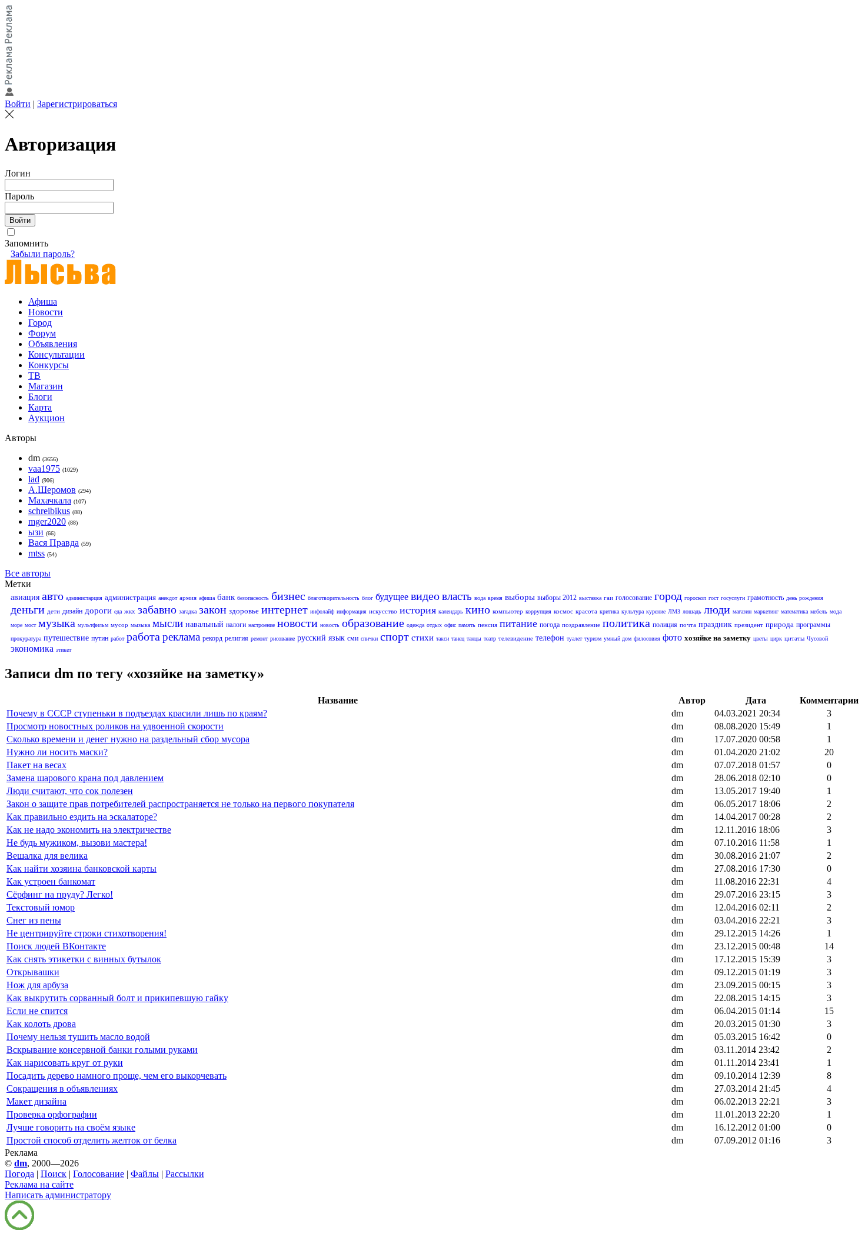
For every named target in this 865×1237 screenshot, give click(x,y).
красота (586, 611)
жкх (129, 611)
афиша (207, 598)
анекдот (167, 598)
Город (40, 323)
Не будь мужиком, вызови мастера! (76, 843)
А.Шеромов (52, 490)
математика (794, 611)
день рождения (804, 598)
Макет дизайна (36, 1101)
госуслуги (733, 598)
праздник (715, 624)
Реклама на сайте (39, 1184)
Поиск (53, 1174)
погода (550, 625)
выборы (520, 597)
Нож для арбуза (37, 985)
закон (213, 609)
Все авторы (28, 573)
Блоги (40, 397)
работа (143, 636)
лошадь (692, 611)
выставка (590, 598)
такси (442, 638)
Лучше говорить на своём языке (70, 1127)
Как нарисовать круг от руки (64, 1063)
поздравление (581, 624)
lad (33, 479)
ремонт (259, 638)
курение (656, 611)
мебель (818, 611)
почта (688, 624)
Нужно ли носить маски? (57, 752)
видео (425, 595)
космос (563, 611)
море (16, 625)
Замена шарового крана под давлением (85, 778)
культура (632, 611)
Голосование (98, 1174)
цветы (760, 638)
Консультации (56, 354)
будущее (391, 597)
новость (330, 625)
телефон (549, 637)
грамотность (765, 598)
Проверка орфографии (51, 1114)
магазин (742, 611)
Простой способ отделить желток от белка (91, 1140)
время (495, 598)
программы (813, 625)
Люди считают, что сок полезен (69, 791)
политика (626, 622)
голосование (634, 598)
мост (30, 625)
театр (490, 638)
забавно (157, 609)
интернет (284, 609)
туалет (574, 638)
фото (672, 637)
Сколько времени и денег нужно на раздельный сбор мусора (127, 739)
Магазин (45, 386)
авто (53, 595)
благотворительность (334, 598)
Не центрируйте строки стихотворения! (86, 933)
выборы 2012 (557, 598)
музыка (56, 622)
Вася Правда (53, 543)
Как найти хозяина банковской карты (81, 868)
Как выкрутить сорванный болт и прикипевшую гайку (117, 998)
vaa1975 (44, 469)
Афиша (42, 301)
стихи (422, 637)
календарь (450, 611)
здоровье (244, 610)
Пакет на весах (36, 765)
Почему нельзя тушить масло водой (78, 1037)
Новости (45, 312)
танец (457, 638)
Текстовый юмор (40, 907)
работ (117, 638)
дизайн (72, 611)
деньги (28, 609)
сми (352, 638)
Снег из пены (33, 920)
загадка (188, 611)
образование (373, 622)
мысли (167, 623)
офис (450, 625)
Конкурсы (48, 365)
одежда (415, 625)
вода (479, 598)
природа (780, 624)
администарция (84, 598)
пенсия (487, 624)
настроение (261, 625)
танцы (474, 638)
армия (188, 597)
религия (236, 638)
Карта (40, 407)
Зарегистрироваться (77, 104)
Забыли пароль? (43, 254)
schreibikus (49, 511)
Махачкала (49, 500)
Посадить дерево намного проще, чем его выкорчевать (116, 1076)
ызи (36, 532)
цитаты (794, 638)
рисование (282, 638)
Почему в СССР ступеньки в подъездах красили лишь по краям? (136, 713)
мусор (119, 624)
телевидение (515, 638)
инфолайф (322, 611)
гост (713, 598)
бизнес (288, 595)
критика (609, 611)
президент (748, 624)
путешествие (66, 637)
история (418, 610)
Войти (18, 104)
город (668, 595)
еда (118, 611)
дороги (98, 610)
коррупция (538, 611)
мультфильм (93, 625)
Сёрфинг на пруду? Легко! (59, 894)
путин (99, 638)
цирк (776, 638)
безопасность (253, 598)
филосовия (647, 638)
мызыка (140, 625)
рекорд (212, 638)
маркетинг (766, 611)
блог (367, 598)
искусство (383, 611)
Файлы (145, 1174)
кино (477, 609)
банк (226, 597)
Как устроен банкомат (50, 881)
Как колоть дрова (41, 1024)
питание (518, 623)
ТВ (34, 376)
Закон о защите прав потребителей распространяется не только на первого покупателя (180, 804)
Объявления (52, 344)
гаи (608, 597)
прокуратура (26, 638)
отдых (434, 625)
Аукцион (46, 418)
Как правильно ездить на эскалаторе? (81, 817)
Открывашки (32, 972)
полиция (665, 625)
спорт (394, 636)
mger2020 (47, 521)
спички (369, 638)
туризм (592, 638)
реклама (181, 637)
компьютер (508, 611)
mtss (36, 553)
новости (297, 622)
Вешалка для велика (47, 856)
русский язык (321, 637)
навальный (204, 624)
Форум (42, 333)
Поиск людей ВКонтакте (56, 946)
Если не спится (37, 1011)
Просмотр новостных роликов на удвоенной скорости (115, 726)
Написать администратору (58, 1195)
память (466, 625)
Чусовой (817, 638)
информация (352, 611)
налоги (236, 625)
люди (717, 609)
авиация (25, 597)
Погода (19, 1174)
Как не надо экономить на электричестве (88, 830)
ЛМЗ (674, 611)
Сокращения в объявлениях (62, 1088)
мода (835, 611)
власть (457, 596)
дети (53, 611)
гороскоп (695, 598)
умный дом (617, 638)
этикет (63, 649)
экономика (32, 648)
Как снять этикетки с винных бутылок (83, 959)
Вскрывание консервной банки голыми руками (102, 1050)
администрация (130, 597)
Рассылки (184, 1174)
